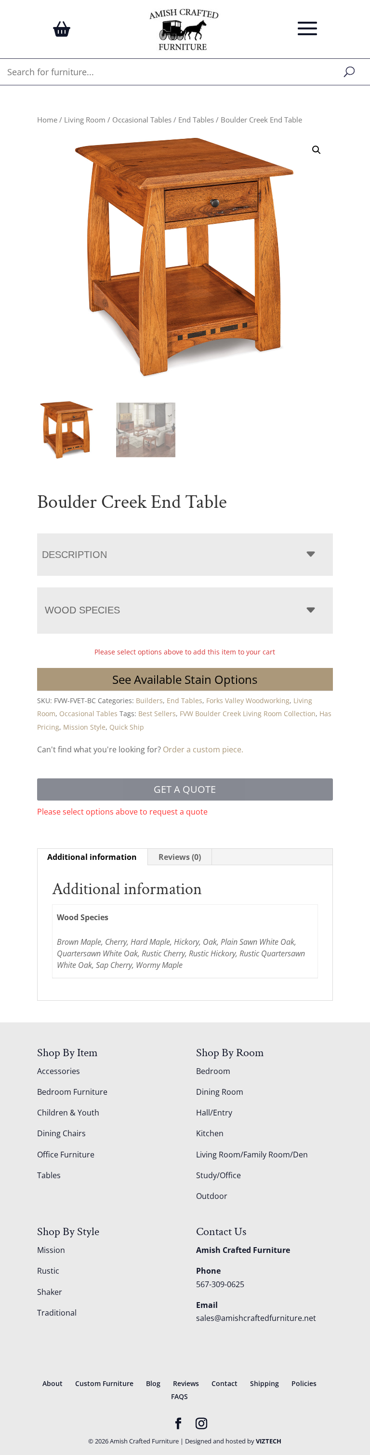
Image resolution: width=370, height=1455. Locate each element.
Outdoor (211, 1196)
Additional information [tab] (92, 857)
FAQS (179, 1396)
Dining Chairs (61, 1133)
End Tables (196, 119)
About (52, 1383)
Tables (49, 1175)
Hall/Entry (214, 1112)
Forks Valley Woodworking (248, 700)
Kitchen (210, 1133)
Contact (224, 1383)
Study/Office (218, 1175)
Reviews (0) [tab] (180, 857)
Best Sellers (157, 713)
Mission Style (84, 727)
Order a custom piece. (203, 749)
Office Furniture (65, 1154)
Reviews (186, 1383)
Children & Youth (68, 1112)
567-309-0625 (220, 1284)
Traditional (57, 1312)
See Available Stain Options (184, 679)
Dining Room (219, 1092)
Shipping (264, 1383)
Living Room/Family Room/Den (252, 1154)
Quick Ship (126, 727)
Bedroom (213, 1071)
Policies (304, 1383)
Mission (51, 1250)
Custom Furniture (104, 1383)
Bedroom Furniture (72, 1092)
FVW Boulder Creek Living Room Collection (248, 713)
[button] (316, 150)
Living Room (85, 119)
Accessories (58, 1071)
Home (47, 119)
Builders (149, 700)
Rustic (48, 1270)
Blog (153, 1383)
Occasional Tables (142, 119)
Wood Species (82, 610)
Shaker (49, 1292)
